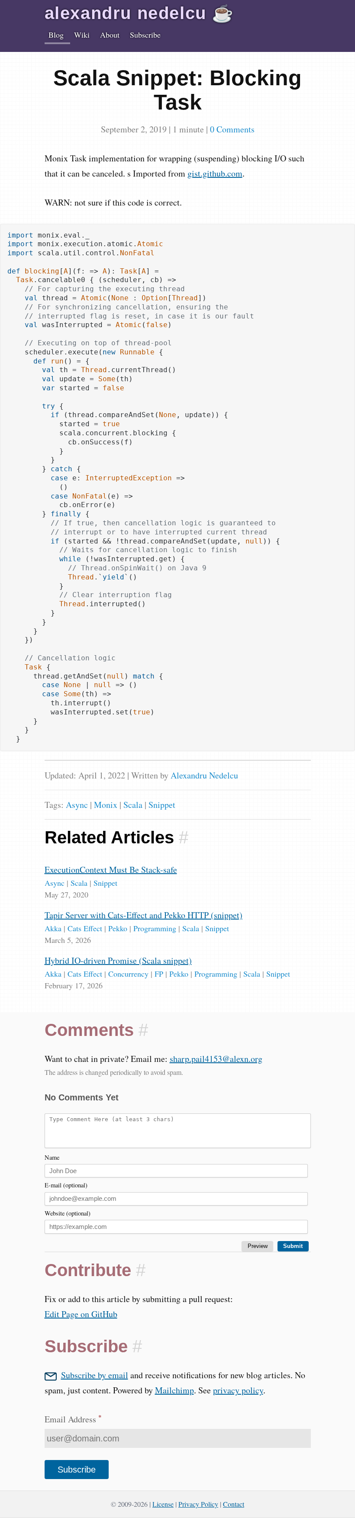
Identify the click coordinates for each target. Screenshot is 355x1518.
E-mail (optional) (66, 1185)
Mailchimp (174, 1390)
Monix (105, 804)
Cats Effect (85, 928)
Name (52, 1157)
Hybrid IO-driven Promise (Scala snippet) (118, 960)
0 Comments (232, 129)
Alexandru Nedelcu (204, 775)
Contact (233, 1503)
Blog (56, 34)
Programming (154, 928)
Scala (132, 804)
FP (159, 973)
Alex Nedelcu (139, 13)
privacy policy (238, 1390)
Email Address (73, 1418)
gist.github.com (214, 173)
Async (77, 804)
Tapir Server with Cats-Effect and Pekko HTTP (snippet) (143, 915)
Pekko (117, 928)
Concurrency (128, 973)
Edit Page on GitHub (81, 1314)
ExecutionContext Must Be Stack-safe (111, 869)
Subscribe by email (94, 1375)
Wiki (82, 34)
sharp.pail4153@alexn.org (216, 1059)
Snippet (161, 804)
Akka (53, 928)
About (109, 34)
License (163, 1503)
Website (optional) (67, 1213)
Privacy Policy (198, 1503)
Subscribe (145, 34)
